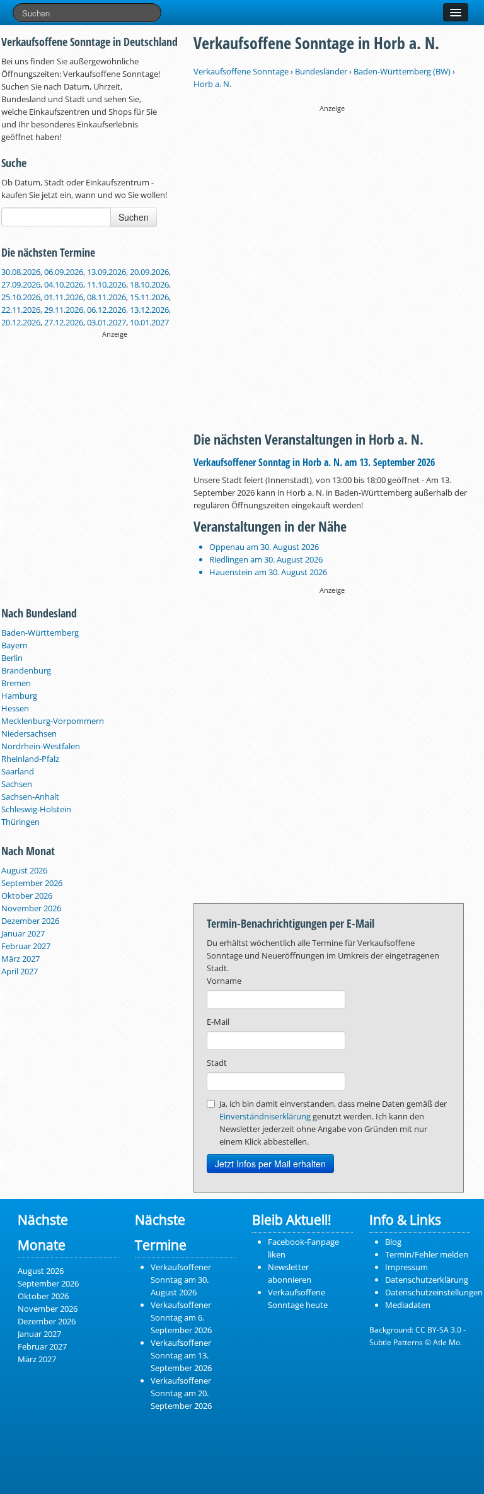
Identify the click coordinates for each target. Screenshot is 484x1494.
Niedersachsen (29, 733)
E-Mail (218, 1021)
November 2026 (31, 908)
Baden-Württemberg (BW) (402, 71)
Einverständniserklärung (265, 1116)
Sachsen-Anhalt (30, 796)
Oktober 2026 (26, 895)
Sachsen (16, 784)
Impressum (406, 1267)
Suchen (133, 217)
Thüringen (20, 821)
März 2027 (20, 958)
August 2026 (24, 870)
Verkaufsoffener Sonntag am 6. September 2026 (181, 1317)
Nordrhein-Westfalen (40, 746)
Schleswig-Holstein (36, 809)
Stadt (217, 1062)
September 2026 (31, 883)
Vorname (224, 980)
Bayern (14, 645)
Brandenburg (26, 670)
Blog (393, 1241)
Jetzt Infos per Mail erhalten (270, 1163)
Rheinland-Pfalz (30, 758)
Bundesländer (321, 71)
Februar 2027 (25, 946)
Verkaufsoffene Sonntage (241, 71)
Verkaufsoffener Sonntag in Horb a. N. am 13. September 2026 (314, 462)
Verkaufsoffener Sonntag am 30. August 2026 (181, 1279)
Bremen (16, 683)
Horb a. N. (212, 84)
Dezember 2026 (30, 920)
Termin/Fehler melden (426, 1254)
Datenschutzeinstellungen (434, 1292)
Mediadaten (407, 1304)
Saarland (17, 771)
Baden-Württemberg (40, 632)
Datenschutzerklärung (426, 1279)
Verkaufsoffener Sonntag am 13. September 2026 (181, 1355)
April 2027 (19, 971)
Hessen (15, 708)
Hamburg (19, 695)
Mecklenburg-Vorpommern (52, 721)
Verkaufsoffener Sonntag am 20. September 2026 (181, 1393)
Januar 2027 (23, 933)
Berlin (12, 657)
